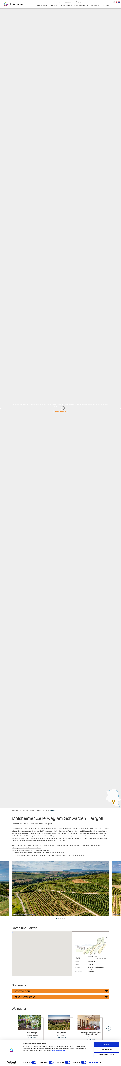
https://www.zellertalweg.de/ (40, 850)
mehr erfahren (30, 1028)
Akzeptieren (106, 1044)
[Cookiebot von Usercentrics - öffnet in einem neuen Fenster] (11, 1062)
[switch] (51, 1062)
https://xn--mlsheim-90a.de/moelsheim (51, 853)
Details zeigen (93, 1062)
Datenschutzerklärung (59, 1050)
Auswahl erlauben (106, 1049)
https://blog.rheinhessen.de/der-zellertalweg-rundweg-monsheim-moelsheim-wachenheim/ (55, 855)
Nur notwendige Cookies (106, 1054)
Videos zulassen (60, 412)
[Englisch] (116, 2)
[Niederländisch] (119, 2)
